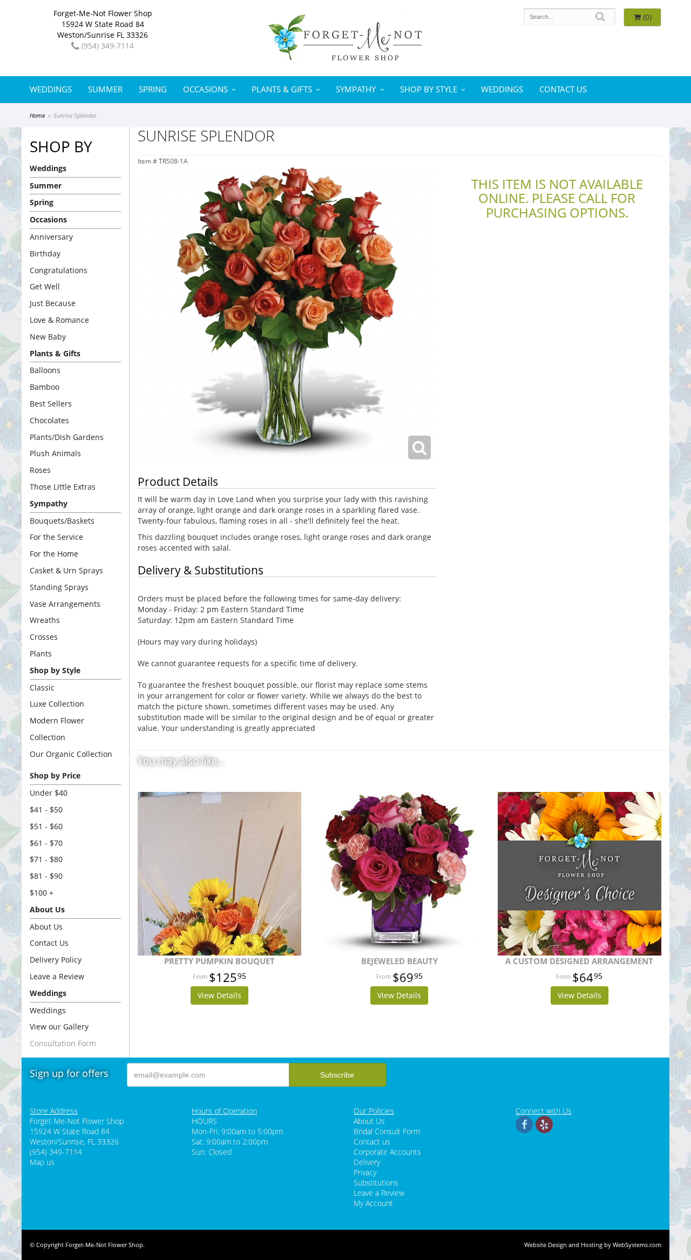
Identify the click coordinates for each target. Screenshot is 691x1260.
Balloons (45, 370)
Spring (153, 89)
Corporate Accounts (387, 1152)
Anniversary (51, 237)
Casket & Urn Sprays (66, 570)
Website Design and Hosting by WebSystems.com (592, 1245)
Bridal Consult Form (387, 1131)
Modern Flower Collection (57, 728)
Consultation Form (63, 1043)
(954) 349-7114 (106, 45)
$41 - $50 (46, 809)
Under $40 (48, 793)
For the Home (54, 553)
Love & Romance (59, 320)
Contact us (372, 1141)
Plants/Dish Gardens (67, 437)
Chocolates (49, 420)
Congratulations (58, 270)
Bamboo (44, 387)
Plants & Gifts (282, 89)
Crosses (44, 637)
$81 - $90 (46, 876)
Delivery (367, 1162)
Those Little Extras (63, 487)
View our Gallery (59, 1026)
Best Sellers (51, 403)
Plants (41, 653)
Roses (40, 470)
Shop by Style (428, 89)
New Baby (48, 336)
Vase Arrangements (65, 604)
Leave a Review (57, 976)
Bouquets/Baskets (62, 521)
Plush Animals (55, 453)
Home (37, 115)
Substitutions (376, 1182)
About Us (46, 927)
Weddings (51, 89)
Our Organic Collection (71, 754)
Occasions (205, 89)
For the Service (56, 537)
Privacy (365, 1172)
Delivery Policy (56, 959)
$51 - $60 (46, 826)
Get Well (45, 286)
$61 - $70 (46, 843)
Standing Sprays (59, 587)
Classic (42, 687)
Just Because (53, 303)
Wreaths (45, 620)
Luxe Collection (57, 704)
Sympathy (356, 89)
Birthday (45, 253)
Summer (105, 89)
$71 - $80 (46, 859)
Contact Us (563, 89)
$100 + (41, 893)
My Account (373, 1203)
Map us (42, 1162)
